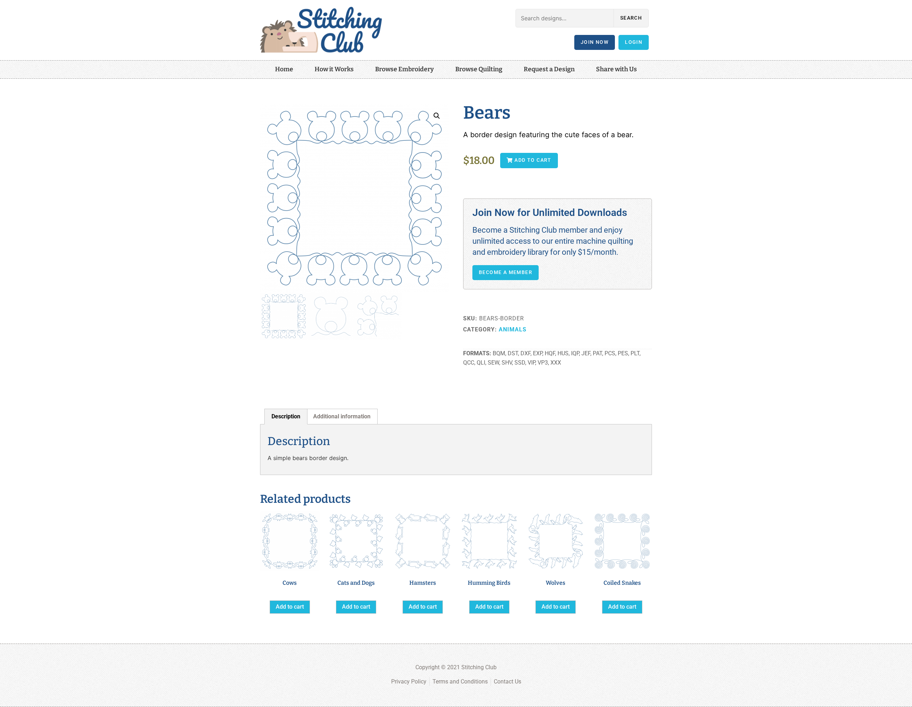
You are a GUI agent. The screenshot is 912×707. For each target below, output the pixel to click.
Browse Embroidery (404, 69)
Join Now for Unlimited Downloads (549, 212)
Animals (513, 329)
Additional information (341, 416)
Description (285, 416)
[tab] (285, 416)
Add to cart (290, 606)
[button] (436, 115)
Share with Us (616, 69)
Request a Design (549, 69)
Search (631, 18)
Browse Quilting (478, 69)
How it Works (334, 69)
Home (284, 69)
